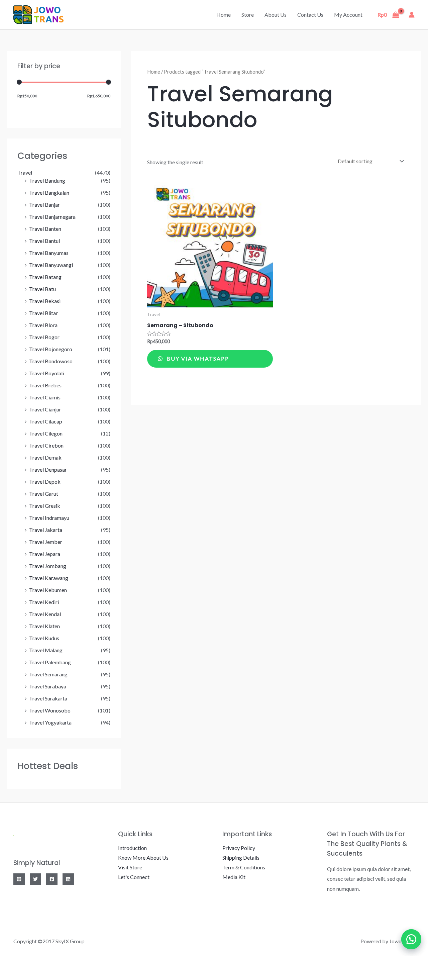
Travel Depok (45, 481)
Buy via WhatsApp (197, 358)
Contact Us (310, 14)
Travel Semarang (48, 674)
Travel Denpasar (48, 469)
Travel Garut (43, 493)
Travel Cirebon (46, 445)
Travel (24, 172)
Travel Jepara (44, 554)
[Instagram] (19, 879)
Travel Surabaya (47, 686)
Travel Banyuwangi (51, 265)
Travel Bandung (47, 180)
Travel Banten (45, 228)
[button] (411, 939)
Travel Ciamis (45, 397)
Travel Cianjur (45, 409)
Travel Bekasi (45, 301)
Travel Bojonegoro (50, 349)
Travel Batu (42, 289)
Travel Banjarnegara (52, 216)
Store (247, 14)
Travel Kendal (45, 614)
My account (348, 14)
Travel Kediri (44, 602)
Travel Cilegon (46, 433)
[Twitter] (35, 879)
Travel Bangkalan (49, 192)
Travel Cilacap (45, 421)
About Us (275, 14)
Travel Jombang (47, 566)
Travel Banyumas (49, 253)
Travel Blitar (43, 313)
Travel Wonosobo (50, 710)
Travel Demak (45, 457)
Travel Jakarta (45, 530)
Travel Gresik (44, 505)
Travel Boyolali (46, 373)
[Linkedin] (68, 879)
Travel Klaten (44, 626)
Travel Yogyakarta (50, 722)
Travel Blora (43, 325)
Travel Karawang (48, 578)
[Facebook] (52, 879)
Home (223, 14)
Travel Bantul (44, 240)
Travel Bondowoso (51, 361)
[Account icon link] (412, 15)
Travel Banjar (44, 204)
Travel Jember (45, 542)
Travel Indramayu (49, 517)
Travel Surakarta (48, 698)
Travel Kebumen (48, 590)
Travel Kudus (44, 638)
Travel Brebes (45, 385)
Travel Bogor (44, 337)
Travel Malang (46, 650)
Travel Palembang (50, 662)
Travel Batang (45, 277)
